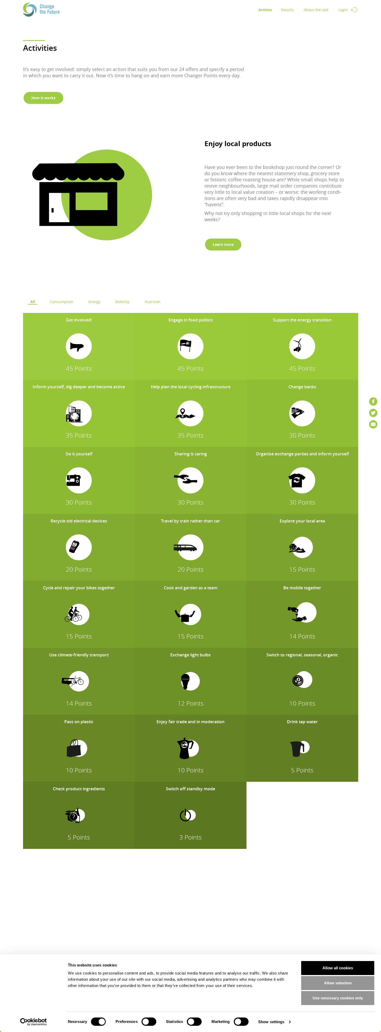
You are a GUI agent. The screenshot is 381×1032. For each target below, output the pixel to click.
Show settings (271, 1022)
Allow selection (338, 983)
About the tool (316, 9)
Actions (265, 9)
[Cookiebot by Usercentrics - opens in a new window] (33, 1022)
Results (287, 9)
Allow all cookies (337, 968)
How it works (43, 97)
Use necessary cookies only (338, 998)
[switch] (149, 1021)
